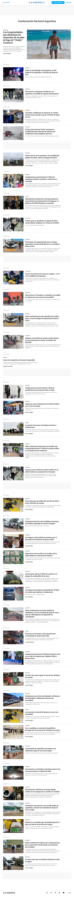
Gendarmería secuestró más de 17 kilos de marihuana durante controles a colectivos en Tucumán (41, 179)
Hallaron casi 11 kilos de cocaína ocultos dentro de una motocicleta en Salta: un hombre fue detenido (42, 340)
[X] (51, 893)
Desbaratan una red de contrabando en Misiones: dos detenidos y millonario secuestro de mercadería (42, 698)
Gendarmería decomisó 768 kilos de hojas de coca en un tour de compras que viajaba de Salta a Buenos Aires (42, 656)
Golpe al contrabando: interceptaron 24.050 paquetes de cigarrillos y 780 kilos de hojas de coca (41, 72)
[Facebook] (55, 893)
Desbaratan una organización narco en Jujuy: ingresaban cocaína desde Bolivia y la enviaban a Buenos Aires (42, 244)
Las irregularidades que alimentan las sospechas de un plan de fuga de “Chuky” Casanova (13, 37)
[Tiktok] (59, 893)
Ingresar (69, 2)
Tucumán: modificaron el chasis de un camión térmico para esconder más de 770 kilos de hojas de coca (42, 115)
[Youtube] (63, 893)
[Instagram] (46, 893)
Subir (70, 892)
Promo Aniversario (58, 2)
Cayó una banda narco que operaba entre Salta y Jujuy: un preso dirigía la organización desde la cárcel (42, 318)
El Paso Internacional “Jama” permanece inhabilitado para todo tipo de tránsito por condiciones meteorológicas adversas (40, 132)
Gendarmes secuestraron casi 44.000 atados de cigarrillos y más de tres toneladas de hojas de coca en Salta (42, 808)
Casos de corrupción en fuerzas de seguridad (19, 360)
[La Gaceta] (37, 3)
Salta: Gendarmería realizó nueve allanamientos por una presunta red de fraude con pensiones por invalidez (42, 845)
